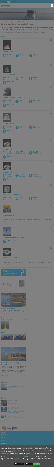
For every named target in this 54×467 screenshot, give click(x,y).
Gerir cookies (20, 464)
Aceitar (37, 464)
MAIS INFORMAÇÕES (23, 455)
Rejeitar (29, 464)
